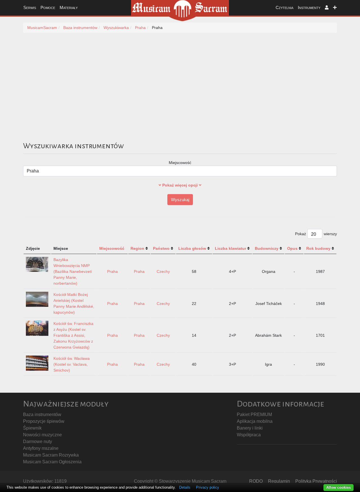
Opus (292, 248)
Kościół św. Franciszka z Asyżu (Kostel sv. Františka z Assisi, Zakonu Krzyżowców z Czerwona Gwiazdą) (73, 335)
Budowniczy (266, 248)
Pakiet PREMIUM (254, 414)
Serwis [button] (29, 7)
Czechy (163, 271)
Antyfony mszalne (40, 448)
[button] (327, 7)
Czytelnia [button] (284, 7)
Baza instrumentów (42, 414)
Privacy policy (207, 487)
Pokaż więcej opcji (180, 185)
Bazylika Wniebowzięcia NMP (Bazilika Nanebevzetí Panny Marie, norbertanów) (72, 271)
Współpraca (249, 434)
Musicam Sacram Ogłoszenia (52, 461)
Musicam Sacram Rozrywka (51, 455)
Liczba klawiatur (230, 248)
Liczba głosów (192, 248)
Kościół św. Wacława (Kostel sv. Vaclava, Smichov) (71, 364)
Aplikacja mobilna (255, 421)
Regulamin (279, 481)
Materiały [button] (69, 7)
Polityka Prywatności (316, 481)
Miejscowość (180, 162)
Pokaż (300, 234)
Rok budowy (318, 248)
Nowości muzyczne (42, 434)
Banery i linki (250, 428)
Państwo (161, 248)
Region (137, 248)
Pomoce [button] (47, 7)
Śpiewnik (32, 428)
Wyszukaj (180, 199)
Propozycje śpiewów (43, 421)
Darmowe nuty (37, 441)
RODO (256, 481)
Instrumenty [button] (309, 7)
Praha (112, 271)
